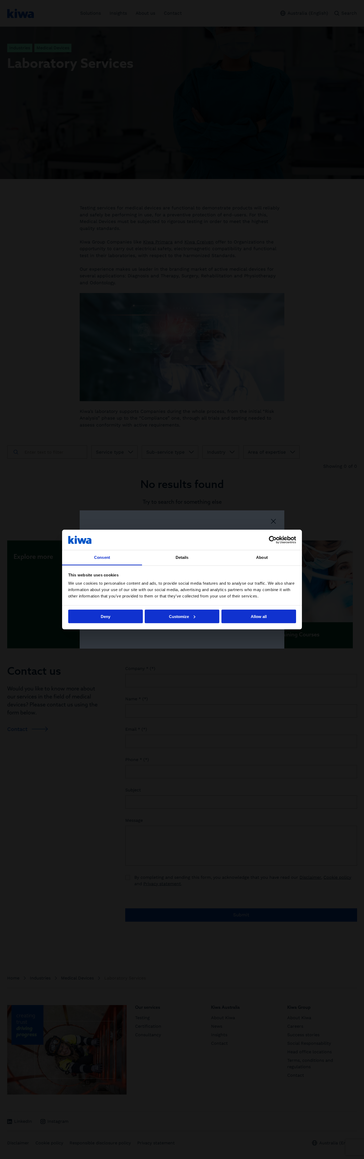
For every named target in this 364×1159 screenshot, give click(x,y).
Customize (179, 616)
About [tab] (262, 557)
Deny (105, 616)
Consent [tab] (102, 557)
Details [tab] (182, 557)
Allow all (259, 616)
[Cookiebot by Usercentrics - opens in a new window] (272, 540)
